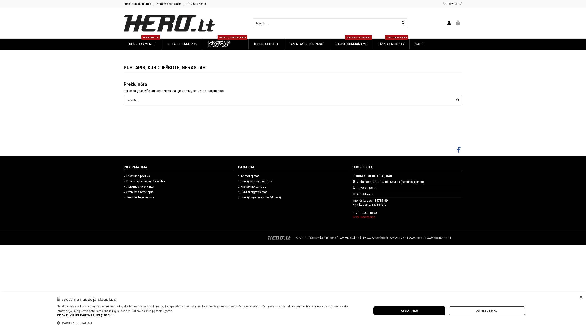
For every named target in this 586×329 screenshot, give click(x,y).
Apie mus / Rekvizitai (140, 186)
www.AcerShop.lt (438, 237)
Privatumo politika (138, 176)
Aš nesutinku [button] (487, 311)
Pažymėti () (454, 3)
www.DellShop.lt (351, 237)
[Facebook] (459, 149)
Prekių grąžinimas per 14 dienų (261, 197)
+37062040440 (366, 188)
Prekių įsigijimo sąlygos (256, 181)
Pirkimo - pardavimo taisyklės (145, 181)
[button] (209, 315)
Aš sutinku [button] (409, 311)
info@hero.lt (365, 194)
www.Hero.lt (417, 237)
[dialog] (293, 310)
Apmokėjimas (250, 176)
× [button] (581, 297)
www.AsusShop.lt (376, 237)
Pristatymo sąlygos (253, 186)
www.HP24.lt (398, 237)
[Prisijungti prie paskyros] (449, 23)
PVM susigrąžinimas (254, 192)
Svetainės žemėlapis (169, 3)
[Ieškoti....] (403, 23)
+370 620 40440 (196, 3)
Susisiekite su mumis (138, 3)
